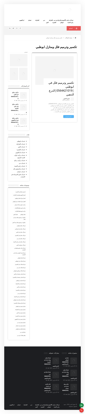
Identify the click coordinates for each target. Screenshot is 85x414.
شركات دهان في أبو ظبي (20, 229)
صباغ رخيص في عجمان (20, 325)
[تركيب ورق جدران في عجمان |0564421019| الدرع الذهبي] (73, 387)
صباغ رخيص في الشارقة (20, 309)
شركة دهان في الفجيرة (20, 290)
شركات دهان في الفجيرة (20, 235)
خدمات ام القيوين (20, 152)
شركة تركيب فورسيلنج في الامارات (19, 249)
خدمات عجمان (21, 172)
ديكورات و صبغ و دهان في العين (18, 222)
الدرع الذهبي (66, 98)
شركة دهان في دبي (21, 293)
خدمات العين (21, 147)
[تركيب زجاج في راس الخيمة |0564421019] (23, 107)
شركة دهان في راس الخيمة (19, 296)
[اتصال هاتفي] (81, 410)
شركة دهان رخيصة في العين (19, 274)
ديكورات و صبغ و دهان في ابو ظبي (19, 218)
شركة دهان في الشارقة (20, 283)
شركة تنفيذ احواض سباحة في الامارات (19, 253)
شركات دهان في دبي (21, 238)
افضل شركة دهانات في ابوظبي (19, 201)
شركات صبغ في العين (20, 245)
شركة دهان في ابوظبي (20, 280)
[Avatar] (72, 99)
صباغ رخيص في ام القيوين (20, 319)
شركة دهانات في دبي (21, 267)
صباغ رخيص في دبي (21, 322)
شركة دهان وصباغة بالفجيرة (19, 303)
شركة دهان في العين (21, 287)
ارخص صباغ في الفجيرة (20, 192)
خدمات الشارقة (20, 144)
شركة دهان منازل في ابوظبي (19, 300)
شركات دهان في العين (20, 232)
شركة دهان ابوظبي (21, 258)
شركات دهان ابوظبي (21, 225)
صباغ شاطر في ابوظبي (20, 329)
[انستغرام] (16, 28)
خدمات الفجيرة (21, 150)
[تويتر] (13, 28)
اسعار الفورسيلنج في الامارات (19, 195)
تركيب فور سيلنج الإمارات (20, 208)
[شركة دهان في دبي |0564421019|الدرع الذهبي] (55, 375)
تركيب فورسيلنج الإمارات (20, 211)
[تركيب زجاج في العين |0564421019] (23, 95)
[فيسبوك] (20, 28)
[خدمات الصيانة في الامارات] (70, 9)
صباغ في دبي (22, 332)
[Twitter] (18, 49)
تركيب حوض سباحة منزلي (20, 204)
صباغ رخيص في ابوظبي (20, 306)
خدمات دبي (22, 163)
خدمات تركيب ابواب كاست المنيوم (19, 156)
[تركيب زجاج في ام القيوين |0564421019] (23, 121)
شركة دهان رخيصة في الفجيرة (19, 277)
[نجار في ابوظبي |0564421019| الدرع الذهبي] (73, 361)
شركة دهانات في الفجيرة (20, 264)
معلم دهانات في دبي (21, 335)
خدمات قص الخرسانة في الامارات (18, 176)
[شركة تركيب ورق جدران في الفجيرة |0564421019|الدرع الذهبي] (55, 361)
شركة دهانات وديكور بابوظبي (19, 271)
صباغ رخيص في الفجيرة (20, 316)
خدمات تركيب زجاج (19, 160)
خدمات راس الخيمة (19, 166)
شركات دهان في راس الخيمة (19, 242)
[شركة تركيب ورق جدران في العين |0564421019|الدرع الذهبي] (73, 373)
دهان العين (15, 214)
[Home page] (75, 38)
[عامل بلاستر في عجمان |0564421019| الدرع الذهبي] (55, 387)
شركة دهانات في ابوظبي (20, 261)
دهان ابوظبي (22, 214)
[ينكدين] (9, 28)
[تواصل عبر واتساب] (81, 405)
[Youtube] (15, 49)
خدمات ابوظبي (21, 141)
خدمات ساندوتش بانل (19, 169)
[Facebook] (22, 49)
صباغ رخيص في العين (21, 312)
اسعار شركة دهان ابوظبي (20, 198)
